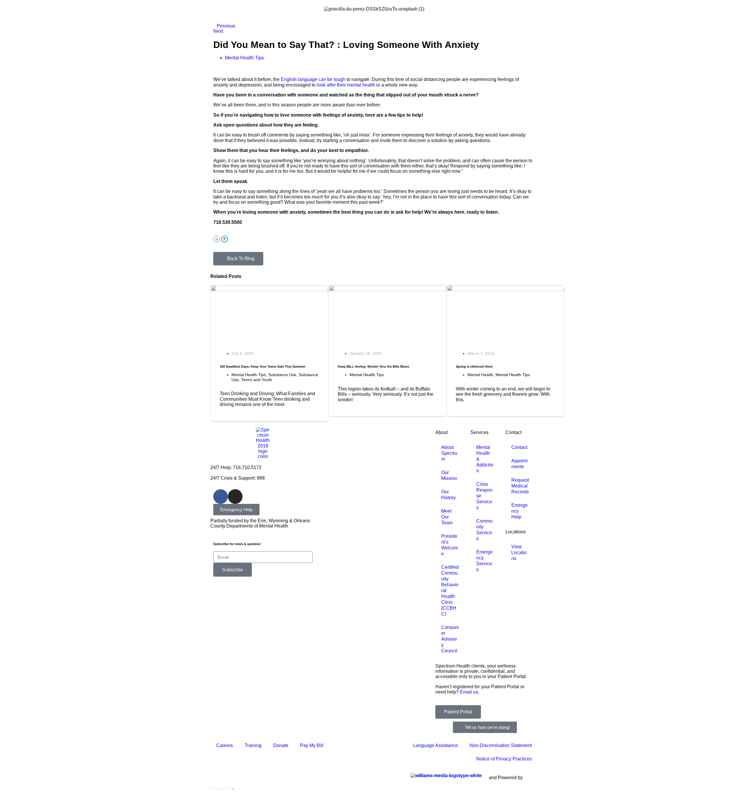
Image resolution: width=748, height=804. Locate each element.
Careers (224, 745)
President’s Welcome (449, 545)
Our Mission (449, 475)
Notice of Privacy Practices (504, 758)
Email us (469, 691)
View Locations (519, 552)
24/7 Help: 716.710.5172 (236, 467)
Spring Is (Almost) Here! (474, 366)
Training (253, 745)
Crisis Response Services (484, 496)
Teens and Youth (256, 379)
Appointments (519, 463)
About (441, 432)
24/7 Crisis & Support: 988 (237, 478)
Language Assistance (435, 745)
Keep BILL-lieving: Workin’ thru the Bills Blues (373, 366)
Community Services (484, 529)
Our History (448, 494)
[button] (374, 240)
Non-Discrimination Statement (501, 745)
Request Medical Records (520, 486)
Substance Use (282, 374)
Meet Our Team (447, 517)
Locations (515, 531)
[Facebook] (220, 496)
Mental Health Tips (248, 374)
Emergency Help (519, 511)
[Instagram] (235, 496)
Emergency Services (484, 560)
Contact (513, 432)
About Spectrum (449, 453)
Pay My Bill (311, 745)
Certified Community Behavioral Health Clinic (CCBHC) (450, 590)
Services (479, 432)
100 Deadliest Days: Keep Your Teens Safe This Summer (262, 366)
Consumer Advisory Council (450, 639)
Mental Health (480, 374)
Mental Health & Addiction (484, 459)
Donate (280, 745)
